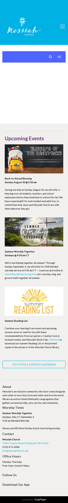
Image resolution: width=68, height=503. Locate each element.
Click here (54, 339)
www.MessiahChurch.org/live (20, 274)
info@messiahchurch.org (15, 450)
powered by (34, 499)
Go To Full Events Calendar (34, 364)
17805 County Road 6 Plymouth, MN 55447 (25, 443)
